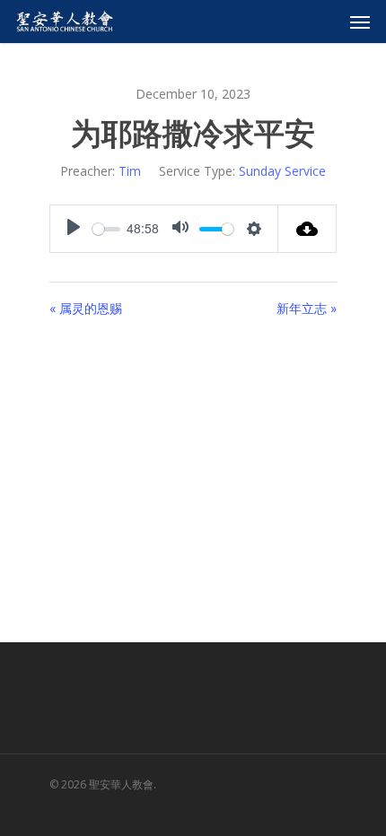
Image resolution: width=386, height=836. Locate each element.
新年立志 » (306, 308)
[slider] (106, 229)
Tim (129, 170)
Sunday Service (282, 170)
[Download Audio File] (307, 229)
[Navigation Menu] (360, 21)
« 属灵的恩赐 (85, 308)
